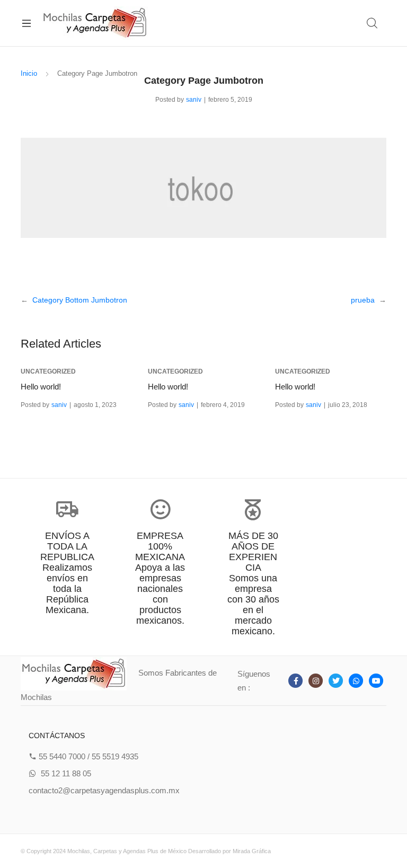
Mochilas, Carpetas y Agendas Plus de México (127, 851)
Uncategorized (48, 371)
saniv (193, 99)
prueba (363, 300)
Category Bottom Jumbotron (79, 300)
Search (372, 23)
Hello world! (41, 386)
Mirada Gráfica (252, 851)
